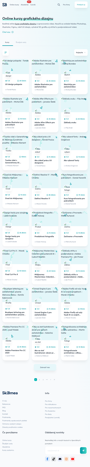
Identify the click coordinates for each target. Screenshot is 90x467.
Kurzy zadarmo (8, 450)
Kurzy (7, 42)
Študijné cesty (21, 42)
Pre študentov (50, 411)
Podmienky (6, 417)
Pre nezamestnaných (53, 407)
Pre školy (48, 414)
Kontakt (5, 414)
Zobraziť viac (45, 367)
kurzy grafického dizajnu (25, 23)
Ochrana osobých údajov (11, 424)
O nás (4, 401)
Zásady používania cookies (12, 427)
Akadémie (6, 447)
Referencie (6, 404)
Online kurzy (14, 5)
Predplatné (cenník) (52, 417)
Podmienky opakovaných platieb (14, 420)
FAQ (3, 407)
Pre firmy (66, 5)
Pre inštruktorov (50, 404)
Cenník (33, 5)
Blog (4, 410)
